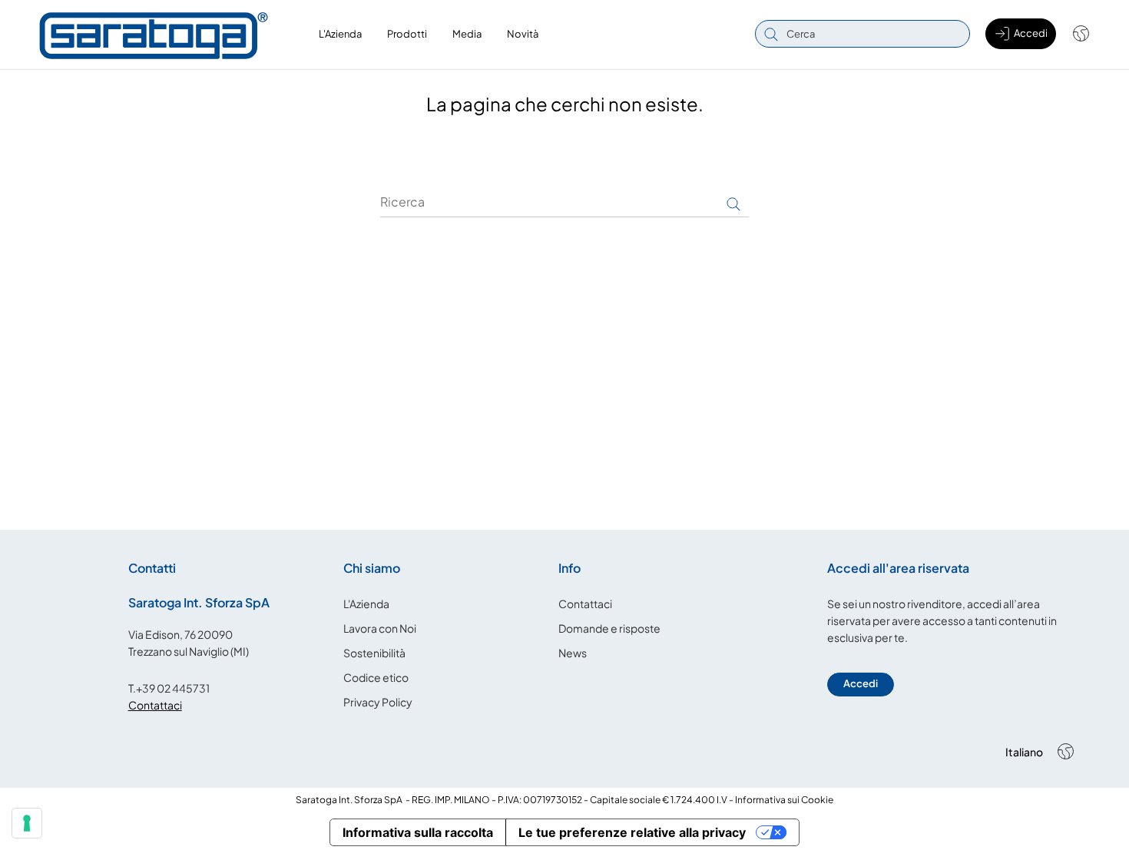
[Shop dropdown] (1073, 34)
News (572, 653)
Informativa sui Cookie (784, 799)
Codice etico (376, 677)
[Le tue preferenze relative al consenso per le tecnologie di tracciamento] (26, 823)
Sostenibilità (374, 653)
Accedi (860, 683)
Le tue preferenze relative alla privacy (632, 832)
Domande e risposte (609, 628)
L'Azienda (366, 603)
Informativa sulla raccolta (418, 832)
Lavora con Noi (379, 628)
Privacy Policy (377, 702)
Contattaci (155, 705)
